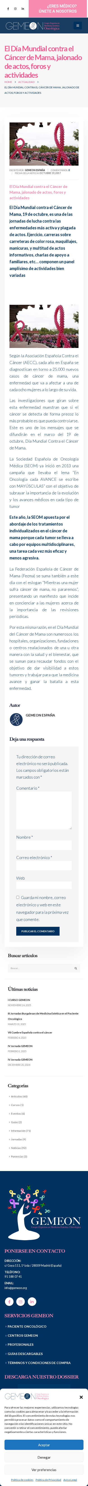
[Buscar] (75, 968)
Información (18, 1130)
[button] (81, 1396)
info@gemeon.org (16, 1288)
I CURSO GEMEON (19, 999)
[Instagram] (15, 8)
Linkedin (32, 1301)
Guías (14, 1122)
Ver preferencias (44, 1470)
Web (20, 878)
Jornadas (16, 1139)
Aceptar (44, 1445)
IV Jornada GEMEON (20, 1045)
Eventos (16, 1113)
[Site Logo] (33, 25)
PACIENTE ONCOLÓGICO (27, 1326)
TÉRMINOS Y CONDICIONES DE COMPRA (39, 1363)
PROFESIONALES (20, 1344)
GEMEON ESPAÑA (40, 715)
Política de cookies (22, 1479)
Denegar (44, 1457)
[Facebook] (8, 8)
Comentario (27, 788)
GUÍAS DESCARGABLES (25, 1354)
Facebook (9, 1301)
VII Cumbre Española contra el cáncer (30, 1032)
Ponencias (17, 1156)
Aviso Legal (70, 1479)
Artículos (16, 1096)
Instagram (20, 1301)
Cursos (15, 1104)
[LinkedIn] (23, 8)
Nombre (24, 837)
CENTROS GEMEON (23, 1335)
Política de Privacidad (48, 1479)
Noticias (16, 1147)
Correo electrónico (34, 857)
